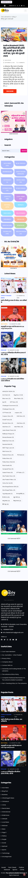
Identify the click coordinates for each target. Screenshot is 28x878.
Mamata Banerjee (8, 437)
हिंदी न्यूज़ (5, 504)
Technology (7, 232)
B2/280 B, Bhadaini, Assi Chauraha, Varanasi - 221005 (14, 625)
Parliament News (7, 455)
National (7, 206)
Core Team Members (8, 651)
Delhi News (21, 416)
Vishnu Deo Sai (7, 483)
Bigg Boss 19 (18, 395)
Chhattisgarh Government (10, 405)
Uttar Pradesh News (8, 476)
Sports (20, 225)
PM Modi (20, 455)
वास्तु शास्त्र (6, 500)
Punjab (7, 219)
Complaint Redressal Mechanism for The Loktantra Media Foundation (13, 679)
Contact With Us (7, 665)
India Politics (18, 426)
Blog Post (20, 163)
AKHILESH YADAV (8, 391)
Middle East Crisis (8, 440)
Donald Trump (7, 419)
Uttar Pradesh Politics (9, 479)
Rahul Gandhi (7, 465)
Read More (9, 91)
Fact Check (12, 867)
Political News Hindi (8, 462)
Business (7, 171)
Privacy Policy (6, 658)
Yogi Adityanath (7, 493)
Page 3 (7, 213)
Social (20, 219)
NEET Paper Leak (8, 447)
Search (24, 151)
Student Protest (7, 472)
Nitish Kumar (6, 451)
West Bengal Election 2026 (10, 486)
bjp (4, 402)
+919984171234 (7, 629)
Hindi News (21, 423)
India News (6, 426)
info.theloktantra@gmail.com (12, 632)
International (7, 189)
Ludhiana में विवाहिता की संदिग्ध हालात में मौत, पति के (10, 772)
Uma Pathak (8, 60)
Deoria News (20, 181)
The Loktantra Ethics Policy (10, 674)
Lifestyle (7, 197)
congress (18, 412)
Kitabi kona (21, 188)
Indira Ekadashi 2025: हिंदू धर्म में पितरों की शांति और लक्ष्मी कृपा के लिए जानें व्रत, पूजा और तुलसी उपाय (14, 50)
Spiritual (7, 225)
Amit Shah (6, 395)
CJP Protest (6, 412)
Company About (7, 662)
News (21, 204)
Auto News (7, 164)
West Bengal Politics (8, 490)
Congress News (7, 416)
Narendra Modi (7, 444)
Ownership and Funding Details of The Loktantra (14, 670)
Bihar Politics (18, 398)
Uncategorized (21, 232)
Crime (4, 805)
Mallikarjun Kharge (8, 433)
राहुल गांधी (16, 497)
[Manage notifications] (24, 874)
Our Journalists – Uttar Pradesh (12, 655)
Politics (20, 213)
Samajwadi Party (7, 469)
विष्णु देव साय (17, 500)
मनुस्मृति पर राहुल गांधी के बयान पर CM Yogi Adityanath (11, 746)
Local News (21, 197)
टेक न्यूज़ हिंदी (20, 493)
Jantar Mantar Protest (9, 430)
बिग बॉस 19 (6, 497)
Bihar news (6, 398)
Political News (7, 458)
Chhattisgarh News (21, 172)
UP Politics (20, 472)
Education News (7, 423)
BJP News (14, 402)
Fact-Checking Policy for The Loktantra (14, 683)
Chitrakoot (7, 181)
